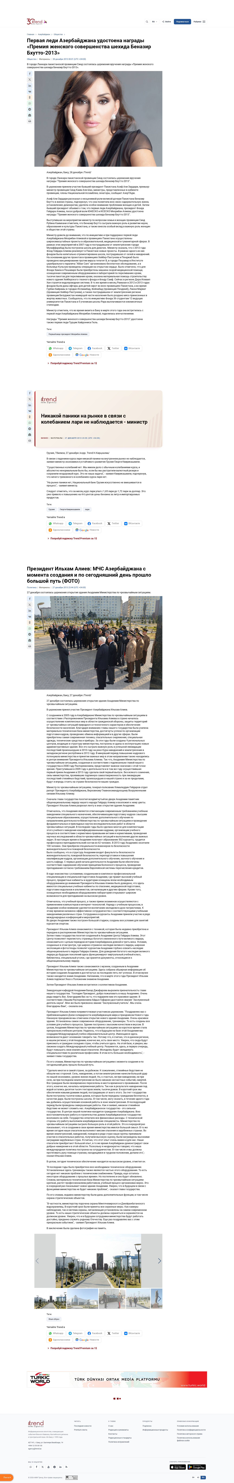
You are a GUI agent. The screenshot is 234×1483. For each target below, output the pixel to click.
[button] (29, 73)
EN (193, 1477)
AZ (198, 1477)
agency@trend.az (34, 1449)
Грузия (52, 509)
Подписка (147, 1426)
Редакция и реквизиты (118, 1430)
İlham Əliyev (54, 1319)
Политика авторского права (189, 1434)
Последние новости (82, 1426)
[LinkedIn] (60, 1467)
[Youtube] (48, 1467)
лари (87, 509)
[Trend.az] (37, 22)
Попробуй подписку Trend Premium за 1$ (73, 363)
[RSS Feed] (66, 1467)
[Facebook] (36, 1467)
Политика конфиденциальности (191, 1430)
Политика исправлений (118, 1442)
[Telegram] (54, 1467)
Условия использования (188, 1426)
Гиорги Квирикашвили (70, 509)
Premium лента (80, 1430)
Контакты (112, 1434)
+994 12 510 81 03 (35, 1446)
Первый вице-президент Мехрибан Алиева (68, 334)
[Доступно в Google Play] (197, 1467)
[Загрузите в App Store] (178, 1467)
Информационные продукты (155, 1430)
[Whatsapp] (30, 1467)
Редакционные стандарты (120, 1438)
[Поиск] (147, 21)
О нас (110, 1426)
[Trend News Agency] (35, 1423)
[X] (42, 1467)
